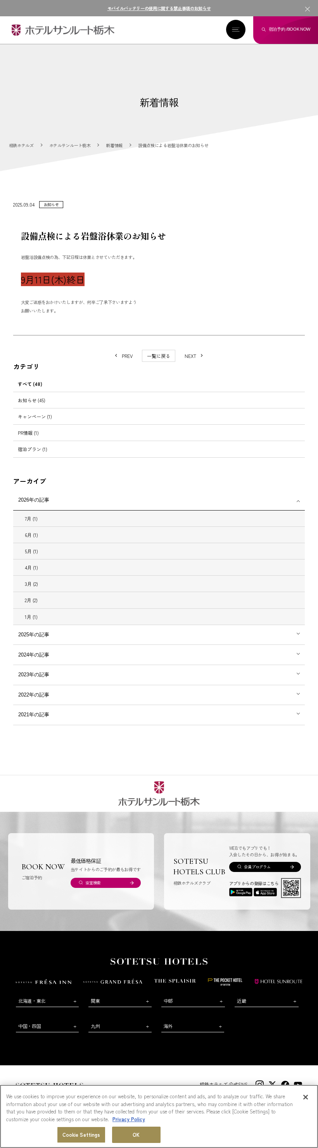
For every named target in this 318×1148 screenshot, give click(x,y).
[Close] (305, 1097)
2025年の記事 (33, 634)
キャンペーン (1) (35, 416)
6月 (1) (31, 534)
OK (136, 1134)
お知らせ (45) (31, 400)
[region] (159, 1116)
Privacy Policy (128, 1119)
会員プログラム (257, 867)
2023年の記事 (33, 674)
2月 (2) (31, 600)
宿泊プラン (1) (32, 449)
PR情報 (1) (28, 432)
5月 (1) (31, 551)
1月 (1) (31, 616)
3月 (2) (31, 583)
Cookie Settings (81, 1134)
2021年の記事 (33, 714)
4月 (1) (31, 567)
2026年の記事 (33, 500)
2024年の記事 (33, 655)
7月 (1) (31, 518)
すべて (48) (30, 383)
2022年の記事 (33, 695)
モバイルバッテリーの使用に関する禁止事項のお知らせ (159, 8)
